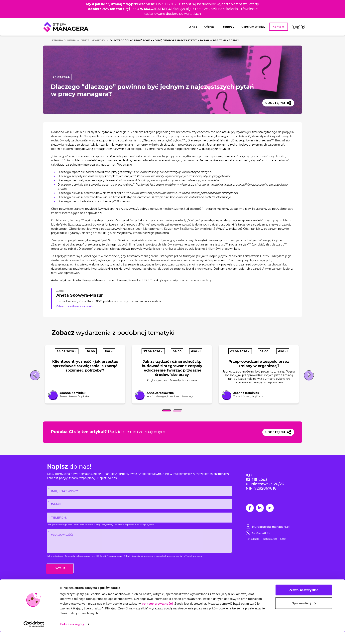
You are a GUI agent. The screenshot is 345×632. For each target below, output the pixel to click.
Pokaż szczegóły (72, 624)
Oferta (209, 27)
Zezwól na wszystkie (303, 590)
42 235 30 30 (261, 533)
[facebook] (293, 26)
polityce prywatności (157, 603)
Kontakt (279, 27)
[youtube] (303, 26)
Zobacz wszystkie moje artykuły (74, 306)
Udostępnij (275, 103)
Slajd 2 (178, 410)
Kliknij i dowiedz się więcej (137, 556)
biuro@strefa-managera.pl (270, 527)
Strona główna (64, 40)
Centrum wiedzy (253, 27)
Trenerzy (227, 27)
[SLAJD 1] (167, 410)
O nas (192, 27)
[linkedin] (298, 26)
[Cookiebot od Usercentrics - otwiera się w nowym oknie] (33, 624)
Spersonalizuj (301, 603)
